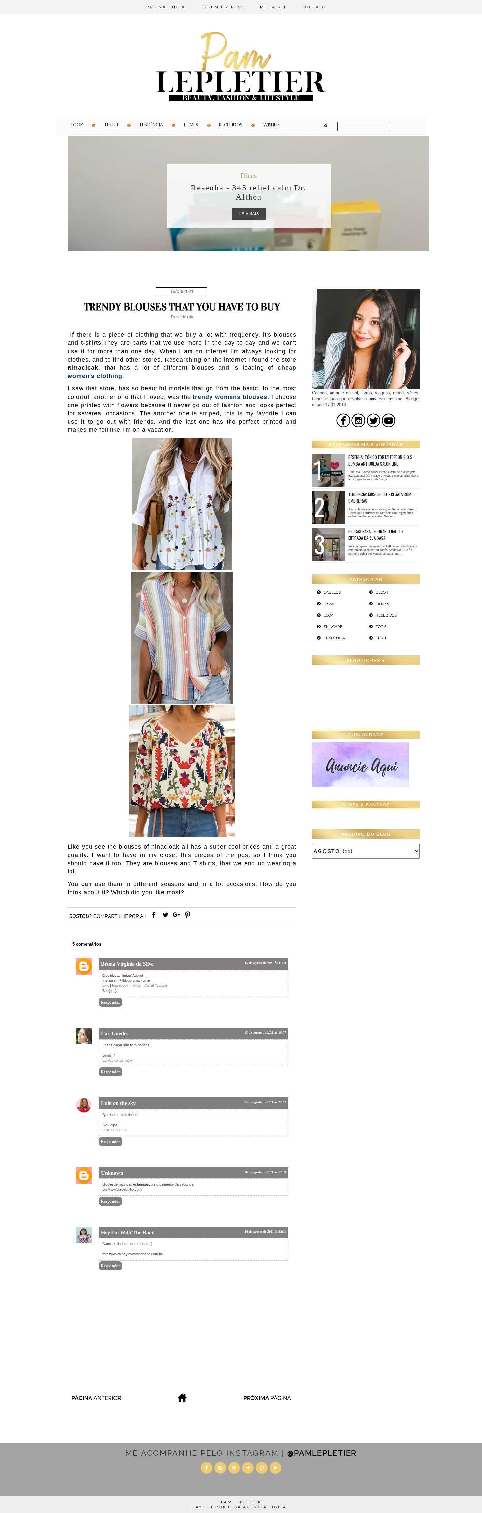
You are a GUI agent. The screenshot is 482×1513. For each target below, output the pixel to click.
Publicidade (182, 317)
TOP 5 (381, 627)
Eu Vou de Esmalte (117, 1060)
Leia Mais (249, 214)
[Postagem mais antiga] (267, 1400)
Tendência (151, 124)
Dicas (248, 175)
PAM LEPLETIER (241, 1502)
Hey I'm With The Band (128, 1232)
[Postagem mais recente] (96, 1400)
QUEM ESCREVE (224, 7)
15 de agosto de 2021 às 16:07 (265, 1032)
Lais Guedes (114, 1033)
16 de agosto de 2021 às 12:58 (265, 1172)
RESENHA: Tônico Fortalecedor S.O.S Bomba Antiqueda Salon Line (380, 460)
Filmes (191, 124)
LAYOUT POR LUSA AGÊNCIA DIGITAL (241, 1506)
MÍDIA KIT (273, 7)
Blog (105, 985)
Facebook (120, 985)
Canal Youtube (156, 985)
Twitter (136, 985)
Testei (111, 124)
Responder (110, 1002)
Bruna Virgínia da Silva (127, 964)
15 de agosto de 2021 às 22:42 (265, 1102)
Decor (382, 592)
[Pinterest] (187, 918)
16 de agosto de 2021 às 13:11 (265, 1231)
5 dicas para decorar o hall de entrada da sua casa (375, 534)
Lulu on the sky (118, 1103)
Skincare (333, 627)
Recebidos (230, 124)
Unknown (112, 1173)
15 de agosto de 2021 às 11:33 (265, 963)
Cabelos (332, 592)
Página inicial (167, 7)
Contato (314, 7)
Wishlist (273, 124)
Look (77, 124)
